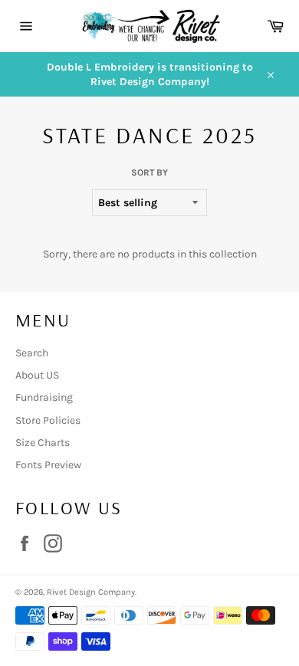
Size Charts (42, 442)
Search (31, 352)
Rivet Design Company (91, 592)
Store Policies (47, 420)
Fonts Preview (48, 464)
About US (37, 375)
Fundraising (44, 397)
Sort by (149, 172)
